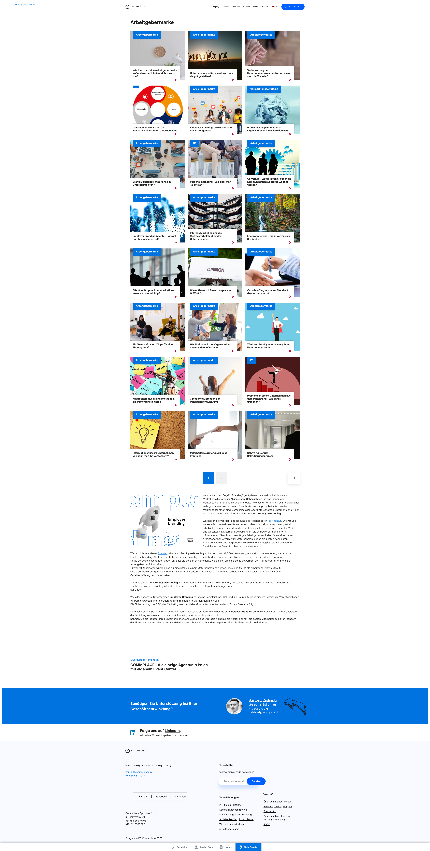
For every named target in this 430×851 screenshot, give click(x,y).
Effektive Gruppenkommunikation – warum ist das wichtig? (153, 292)
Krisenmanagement (230, 814)
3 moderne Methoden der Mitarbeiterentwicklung (205, 400)
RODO (266, 824)
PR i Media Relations (230, 804)
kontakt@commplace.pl (138, 772)
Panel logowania (272, 806)
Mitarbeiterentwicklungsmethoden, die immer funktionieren (154, 400)
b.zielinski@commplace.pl (263, 712)
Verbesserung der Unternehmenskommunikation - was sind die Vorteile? (268, 73)
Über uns (236, 7)
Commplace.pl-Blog (135, 7)
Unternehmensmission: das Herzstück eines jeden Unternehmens (155, 129)
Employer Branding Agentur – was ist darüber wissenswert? (154, 237)
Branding (163, 553)
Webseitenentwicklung (231, 824)
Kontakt (265, 7)
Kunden (226, 7)
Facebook (161, 796)
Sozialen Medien (228, 819)
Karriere (246, 7)
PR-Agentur (274, 520)
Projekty (216, 7)
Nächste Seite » (294, 478)
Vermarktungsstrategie (264, 88)
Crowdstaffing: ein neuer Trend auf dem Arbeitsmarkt (267, 292)
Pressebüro (269, 811)
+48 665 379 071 (294, 7)
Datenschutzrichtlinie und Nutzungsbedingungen (277, 818)
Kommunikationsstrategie (233, 809)
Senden (256, 781)
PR (251, 360)
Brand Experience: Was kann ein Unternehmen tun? (152, 183)
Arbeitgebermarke (147, 34)
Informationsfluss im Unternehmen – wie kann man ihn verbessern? (154, 454)
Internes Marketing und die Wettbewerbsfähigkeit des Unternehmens (206, 235)
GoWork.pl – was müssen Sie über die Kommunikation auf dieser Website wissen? (269, 181)
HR (194, 143)
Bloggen (287, 806)
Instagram (180, 796)
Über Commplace (273, 801)
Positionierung (246, 819)
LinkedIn (172, 730)
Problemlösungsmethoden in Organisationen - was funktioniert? (267, 129)
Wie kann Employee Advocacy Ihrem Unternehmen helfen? (268, 346)
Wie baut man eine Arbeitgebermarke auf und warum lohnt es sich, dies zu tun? (155, 73)
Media (255, 7)
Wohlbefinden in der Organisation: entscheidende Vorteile (210, 346)
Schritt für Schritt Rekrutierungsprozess (260, 454)
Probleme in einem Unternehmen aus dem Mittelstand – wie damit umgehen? (269, 398)
